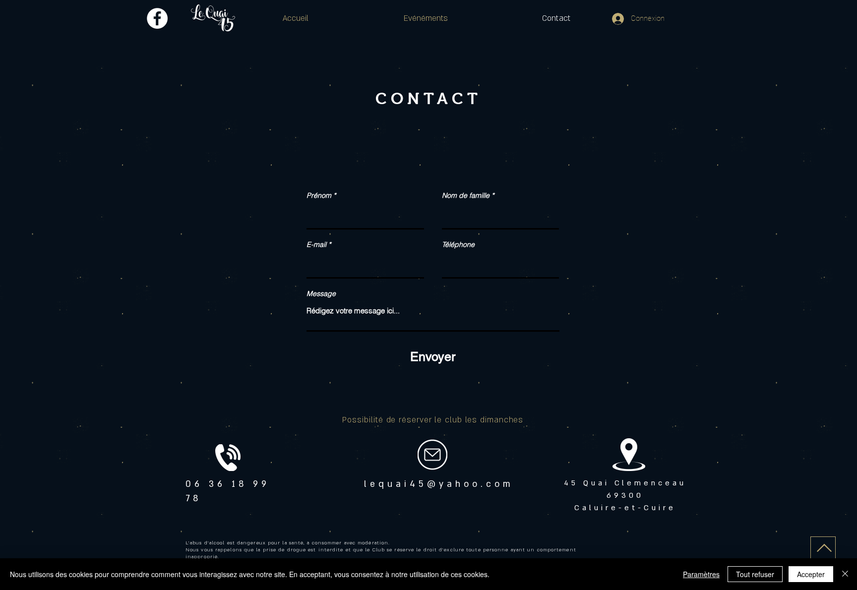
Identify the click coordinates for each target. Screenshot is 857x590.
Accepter (811, 574)
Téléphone (458, 244)
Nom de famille (466, 195)
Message (321, 293)
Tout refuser (755, 574)
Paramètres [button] (701, 574)
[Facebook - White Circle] (157, 18)
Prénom (318, 195)
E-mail (316, 244)
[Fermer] (845, 574)
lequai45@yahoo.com (439, 484)
